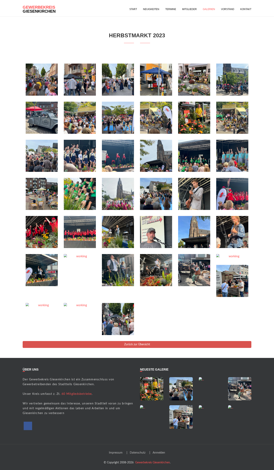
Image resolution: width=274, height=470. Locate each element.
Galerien (209, 9)
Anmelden (159, 452)
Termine (170, 9)
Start (133, 9)
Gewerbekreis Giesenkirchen (152, 462)
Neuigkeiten (151, 9)
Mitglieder (189, 9)
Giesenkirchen (39, 8)
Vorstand (227, 9)
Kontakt (245, 9)
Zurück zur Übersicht (137, 344)
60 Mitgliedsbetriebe (77, 394)
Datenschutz (137, 452)
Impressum (116, 452)
